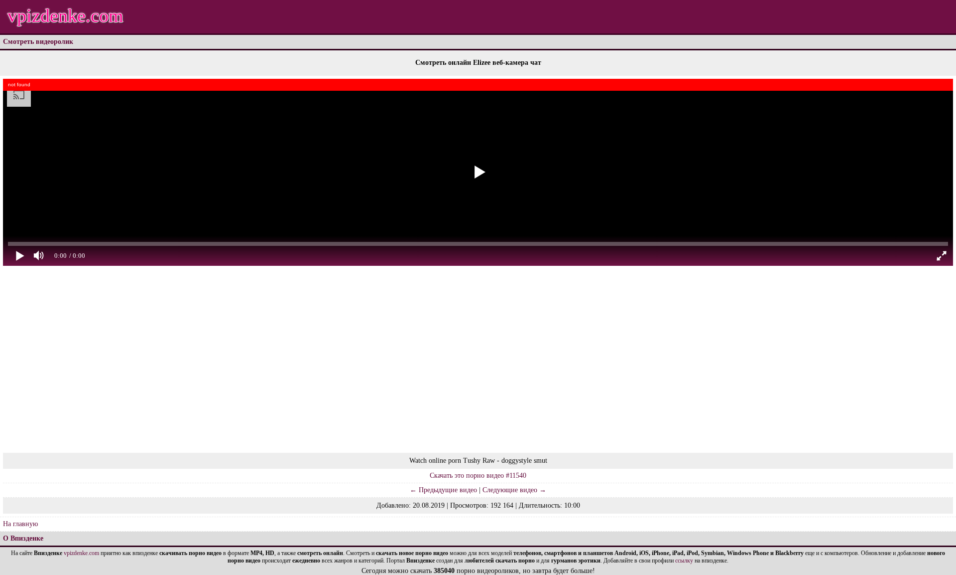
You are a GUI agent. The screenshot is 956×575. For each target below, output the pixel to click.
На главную (20, 524)
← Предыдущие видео (443, 490)
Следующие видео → (514, 490)
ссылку (684, 560)
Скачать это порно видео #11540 (478, 475)
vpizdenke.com (65, 15)
